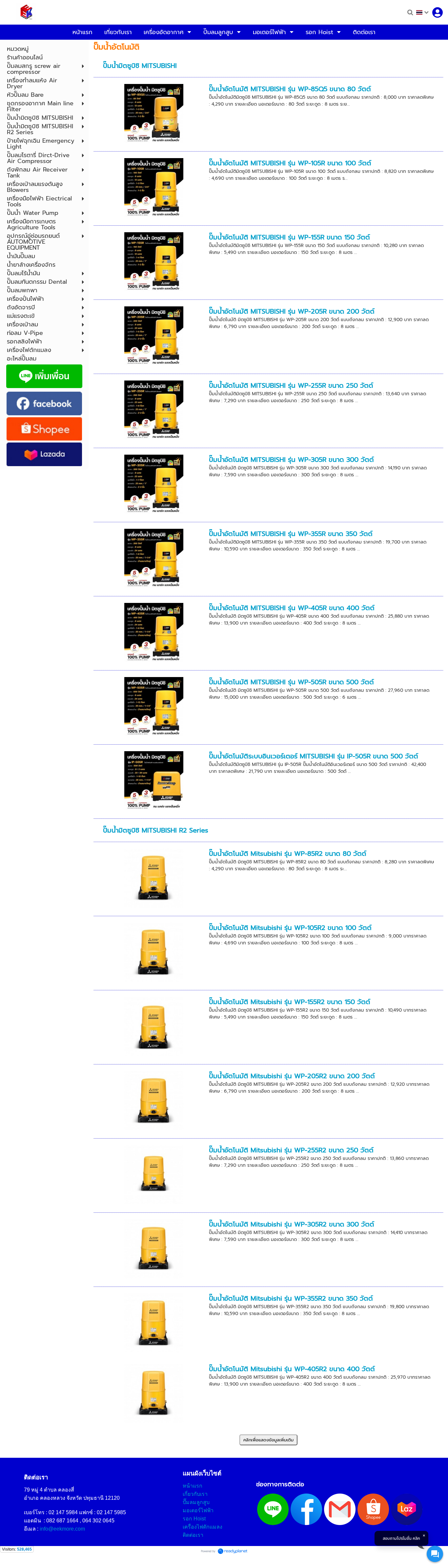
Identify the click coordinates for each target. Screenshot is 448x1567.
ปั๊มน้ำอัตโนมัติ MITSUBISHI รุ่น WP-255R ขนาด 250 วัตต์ (291, 385)
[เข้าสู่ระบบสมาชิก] (437, 12)
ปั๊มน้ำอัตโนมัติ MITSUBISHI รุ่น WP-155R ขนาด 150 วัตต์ (289, 237)
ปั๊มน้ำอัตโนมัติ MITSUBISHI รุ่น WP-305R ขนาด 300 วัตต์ (291, 459)
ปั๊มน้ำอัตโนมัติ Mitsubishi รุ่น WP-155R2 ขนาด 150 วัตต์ (289, 1002)
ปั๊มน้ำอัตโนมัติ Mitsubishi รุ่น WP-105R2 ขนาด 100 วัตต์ (290, 928)
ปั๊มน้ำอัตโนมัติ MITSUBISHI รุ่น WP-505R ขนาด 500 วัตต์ (291, 682)
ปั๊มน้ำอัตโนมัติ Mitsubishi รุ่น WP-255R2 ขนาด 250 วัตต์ (291, 1150)
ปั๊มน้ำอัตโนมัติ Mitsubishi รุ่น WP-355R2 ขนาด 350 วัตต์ (291, 1298)
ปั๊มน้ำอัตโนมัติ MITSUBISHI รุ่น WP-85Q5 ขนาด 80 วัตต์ (290, 89)
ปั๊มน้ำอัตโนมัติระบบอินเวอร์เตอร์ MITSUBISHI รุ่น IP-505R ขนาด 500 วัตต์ (313, 756)
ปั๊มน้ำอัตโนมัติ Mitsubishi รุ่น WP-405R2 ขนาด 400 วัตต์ (292, 1369)
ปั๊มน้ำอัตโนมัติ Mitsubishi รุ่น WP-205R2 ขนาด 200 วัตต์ (292, 1076)
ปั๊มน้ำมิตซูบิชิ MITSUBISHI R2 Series (155, 830)
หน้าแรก (192, 1486)
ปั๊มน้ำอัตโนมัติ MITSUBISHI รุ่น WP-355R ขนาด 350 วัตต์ (291, 534)
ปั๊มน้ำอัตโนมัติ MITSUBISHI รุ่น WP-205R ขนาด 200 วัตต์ (292, 311)
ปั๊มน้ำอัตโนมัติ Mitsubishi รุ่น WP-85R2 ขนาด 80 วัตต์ (287, 853)
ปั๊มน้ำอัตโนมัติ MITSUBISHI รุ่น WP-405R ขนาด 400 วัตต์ (292, 608)
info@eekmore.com (62, 1529)
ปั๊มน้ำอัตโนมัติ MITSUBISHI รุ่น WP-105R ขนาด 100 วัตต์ (290, 163)
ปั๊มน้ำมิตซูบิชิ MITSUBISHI (140, 66)
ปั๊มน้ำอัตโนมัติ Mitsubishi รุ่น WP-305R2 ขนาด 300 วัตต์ (291, 1224)
